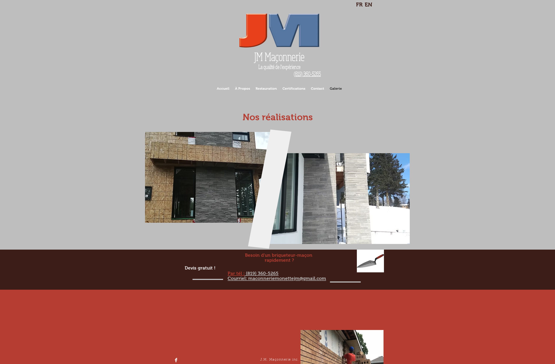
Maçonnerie (279, 56)
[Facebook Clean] (176, 360)
